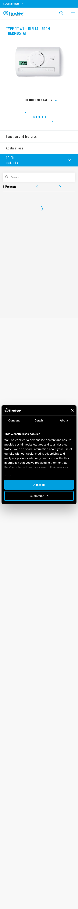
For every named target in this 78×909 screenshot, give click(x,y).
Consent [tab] (14, 420)
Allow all (39, 484)
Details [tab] (39, 420)
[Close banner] (72, 410)
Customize (37, 496)
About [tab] (64, 420)
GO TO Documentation (36, 100)
